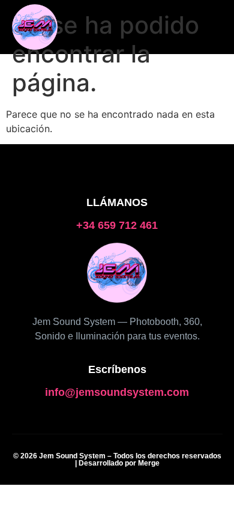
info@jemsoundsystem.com (117, 392)
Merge (149, 463)
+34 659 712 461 (117, 225)
